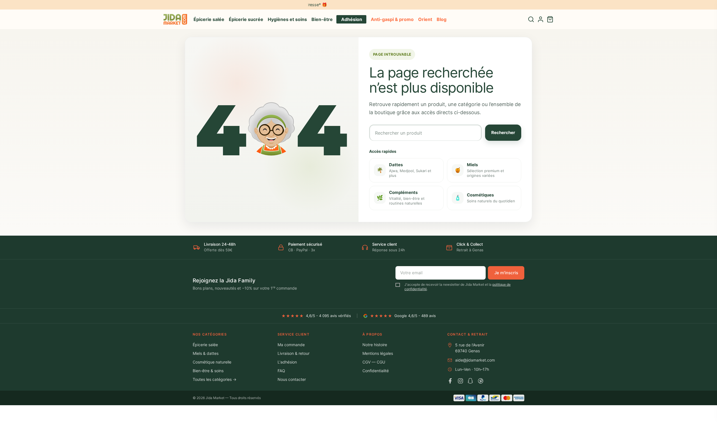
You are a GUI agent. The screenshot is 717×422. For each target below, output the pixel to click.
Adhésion (351, 19)
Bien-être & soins (208, 370)
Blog (441, 19)
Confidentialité (375, 370)
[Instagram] (460, 381)
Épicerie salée (209, 19)
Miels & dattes (205, 353)
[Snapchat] (470, 381)
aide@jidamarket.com (475, 360)
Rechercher (503, 132)
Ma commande (291, 344)
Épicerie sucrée (246, 19)
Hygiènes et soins (287, 19)
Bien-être (322, 19)
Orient (425, 19)
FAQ (281, 370)
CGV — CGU (373, 362)
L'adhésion (287, 362)
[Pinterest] (481, 381)
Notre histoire (374, 344)
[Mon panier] (550, 19)
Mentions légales (377, 353)
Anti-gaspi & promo (392, 19)
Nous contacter (292, 379)
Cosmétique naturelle (212, 362)
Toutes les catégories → (214, 379)
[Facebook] (450, 381)
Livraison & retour (293, 353)
